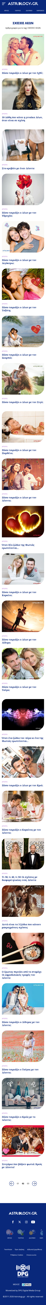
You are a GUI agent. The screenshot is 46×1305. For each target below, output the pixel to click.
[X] (20, 1222)
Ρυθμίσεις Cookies (16, 1255)
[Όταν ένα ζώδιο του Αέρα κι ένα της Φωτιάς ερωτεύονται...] (23, 715)
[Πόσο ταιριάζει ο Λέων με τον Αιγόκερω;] (23, 237)
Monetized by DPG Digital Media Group (23, 1290)
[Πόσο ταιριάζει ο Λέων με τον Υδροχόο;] (23, 189)
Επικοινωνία (31, 1255)
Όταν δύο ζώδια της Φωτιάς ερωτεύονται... (18, 546)
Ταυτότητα (8, 1249)
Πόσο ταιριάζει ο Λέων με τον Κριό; (22, 785)
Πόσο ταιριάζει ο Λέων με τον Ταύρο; (19, 688)
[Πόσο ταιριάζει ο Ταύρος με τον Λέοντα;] (23, 1046)
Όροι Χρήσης (19, 1249)
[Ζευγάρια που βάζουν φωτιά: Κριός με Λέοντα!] (23, 1141)
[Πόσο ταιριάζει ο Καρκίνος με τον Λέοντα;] (23, 806)
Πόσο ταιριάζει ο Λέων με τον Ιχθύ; (22, 73)
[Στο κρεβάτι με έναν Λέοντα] (23, 145)
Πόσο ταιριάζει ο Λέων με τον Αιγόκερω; (19, 261)
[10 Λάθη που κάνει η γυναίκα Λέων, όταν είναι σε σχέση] (23, 94)
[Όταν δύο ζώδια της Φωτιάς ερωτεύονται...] (23, 521)
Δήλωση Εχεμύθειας (34, 1249)
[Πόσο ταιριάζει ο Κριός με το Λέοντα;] (23, 1093)
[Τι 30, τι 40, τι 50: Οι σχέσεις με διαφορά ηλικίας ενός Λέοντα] (23, 854)
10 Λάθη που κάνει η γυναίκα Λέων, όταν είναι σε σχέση (22, 119)
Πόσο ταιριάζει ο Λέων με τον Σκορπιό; (19, 356)
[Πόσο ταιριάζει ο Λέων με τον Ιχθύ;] (23, 49)
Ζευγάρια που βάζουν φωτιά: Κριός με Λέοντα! (22, 1166)
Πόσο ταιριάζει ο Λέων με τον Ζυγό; (22, 402)
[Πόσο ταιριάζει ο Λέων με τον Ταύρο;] (23, 663)
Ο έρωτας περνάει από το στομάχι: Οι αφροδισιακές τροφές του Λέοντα (22, 974)
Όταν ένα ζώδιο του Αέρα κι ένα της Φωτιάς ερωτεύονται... (22, 739)
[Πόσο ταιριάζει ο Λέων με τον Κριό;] (23, 762)
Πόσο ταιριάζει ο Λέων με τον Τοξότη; (19, 309)
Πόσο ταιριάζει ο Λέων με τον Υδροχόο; (19, 214)
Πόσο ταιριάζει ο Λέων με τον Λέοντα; (19, 499)
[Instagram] (26, 1222)
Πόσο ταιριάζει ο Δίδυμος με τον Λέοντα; (21, 1024)
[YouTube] (33, 1222)
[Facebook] (13, 1222)
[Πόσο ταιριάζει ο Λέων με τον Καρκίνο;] (23, 569)
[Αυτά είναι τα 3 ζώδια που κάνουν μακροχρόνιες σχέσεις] (23, 901)
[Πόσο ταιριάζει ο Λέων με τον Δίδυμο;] (23, 616)
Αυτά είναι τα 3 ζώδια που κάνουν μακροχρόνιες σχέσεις (21, 926)
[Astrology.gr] (23, 4)
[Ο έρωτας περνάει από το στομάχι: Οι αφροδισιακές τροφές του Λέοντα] (23, 948)
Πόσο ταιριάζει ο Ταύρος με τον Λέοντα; (20, 1071)
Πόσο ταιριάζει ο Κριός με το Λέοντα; (18, 1118)
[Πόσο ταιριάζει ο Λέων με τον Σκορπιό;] (23, 331)
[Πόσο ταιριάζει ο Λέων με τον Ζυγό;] (23, 379)
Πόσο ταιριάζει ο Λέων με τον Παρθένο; (19, 452)
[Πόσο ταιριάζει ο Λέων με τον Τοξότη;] (23, 284)
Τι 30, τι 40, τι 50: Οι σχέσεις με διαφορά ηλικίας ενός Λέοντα (19, 878)
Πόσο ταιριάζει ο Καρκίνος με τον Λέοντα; (21, 831)
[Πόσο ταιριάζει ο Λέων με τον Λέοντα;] (23, 474)
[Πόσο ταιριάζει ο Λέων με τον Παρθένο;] (23, 427)
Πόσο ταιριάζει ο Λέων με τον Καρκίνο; (19, 594)
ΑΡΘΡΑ (4, 69)
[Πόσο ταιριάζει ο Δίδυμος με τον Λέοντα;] (23, 999)
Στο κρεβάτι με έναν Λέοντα (18, 168)
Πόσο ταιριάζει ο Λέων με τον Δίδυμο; (19, 641)
